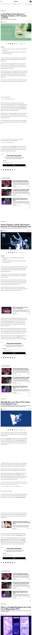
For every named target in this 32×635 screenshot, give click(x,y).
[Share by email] (10, 43)
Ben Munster (5, 230)
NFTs (1, 328)
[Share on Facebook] (12, 43)
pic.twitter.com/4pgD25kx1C (13, 140)
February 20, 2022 (17, 486)
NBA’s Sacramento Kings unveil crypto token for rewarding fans (20, 308)
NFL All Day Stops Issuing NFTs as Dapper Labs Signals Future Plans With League (21, 190)
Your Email (4, 160)
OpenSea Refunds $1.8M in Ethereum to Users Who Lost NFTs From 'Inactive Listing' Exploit (21, 522)
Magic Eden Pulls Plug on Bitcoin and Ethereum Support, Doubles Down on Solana (20, 199)
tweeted (11, 63)
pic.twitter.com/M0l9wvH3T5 (5, 97)
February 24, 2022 (11, 99)
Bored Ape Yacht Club (5, 539)
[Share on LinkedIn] (8, 43)
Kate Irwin (4, 614)
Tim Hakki (4, 409)
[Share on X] (6, 43)
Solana (25, 338)
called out (14, 146)
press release (8, 438)
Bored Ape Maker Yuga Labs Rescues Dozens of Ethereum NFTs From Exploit (21, 181)
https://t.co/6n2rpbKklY (4, 140)
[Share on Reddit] (14, 43)
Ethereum (19, 335)
